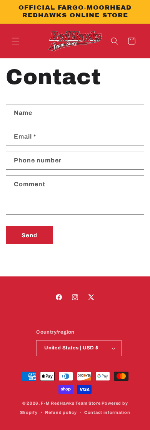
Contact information (107, 412)
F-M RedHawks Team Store (70, 403)
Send (29, 235)
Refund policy (61, 412)
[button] (15, 41)
